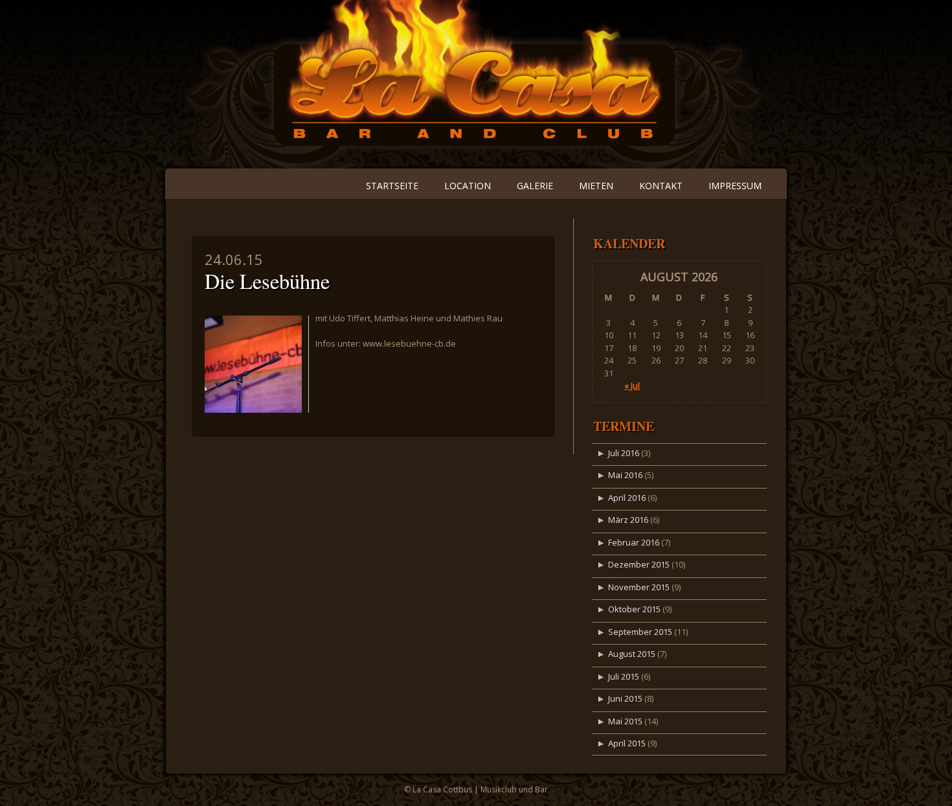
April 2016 (627, 497)
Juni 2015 (625, 698)
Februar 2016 (633, 542)
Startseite (392, 185)
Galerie (535, 185)
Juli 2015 (623, 676)
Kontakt (661, 185)
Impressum (735, 185)
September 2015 (640, 632)
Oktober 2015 (634, 609)
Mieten (596, 185)
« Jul (632, 385)
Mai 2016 (625, 475)
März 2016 (628, 519)
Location (467, 185)
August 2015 (631, 654)
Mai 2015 (625, 721)
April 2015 (627, 743)
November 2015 (639, 587)
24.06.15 (234, 259)
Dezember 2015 (639, 564)
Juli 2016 (623, 453)
